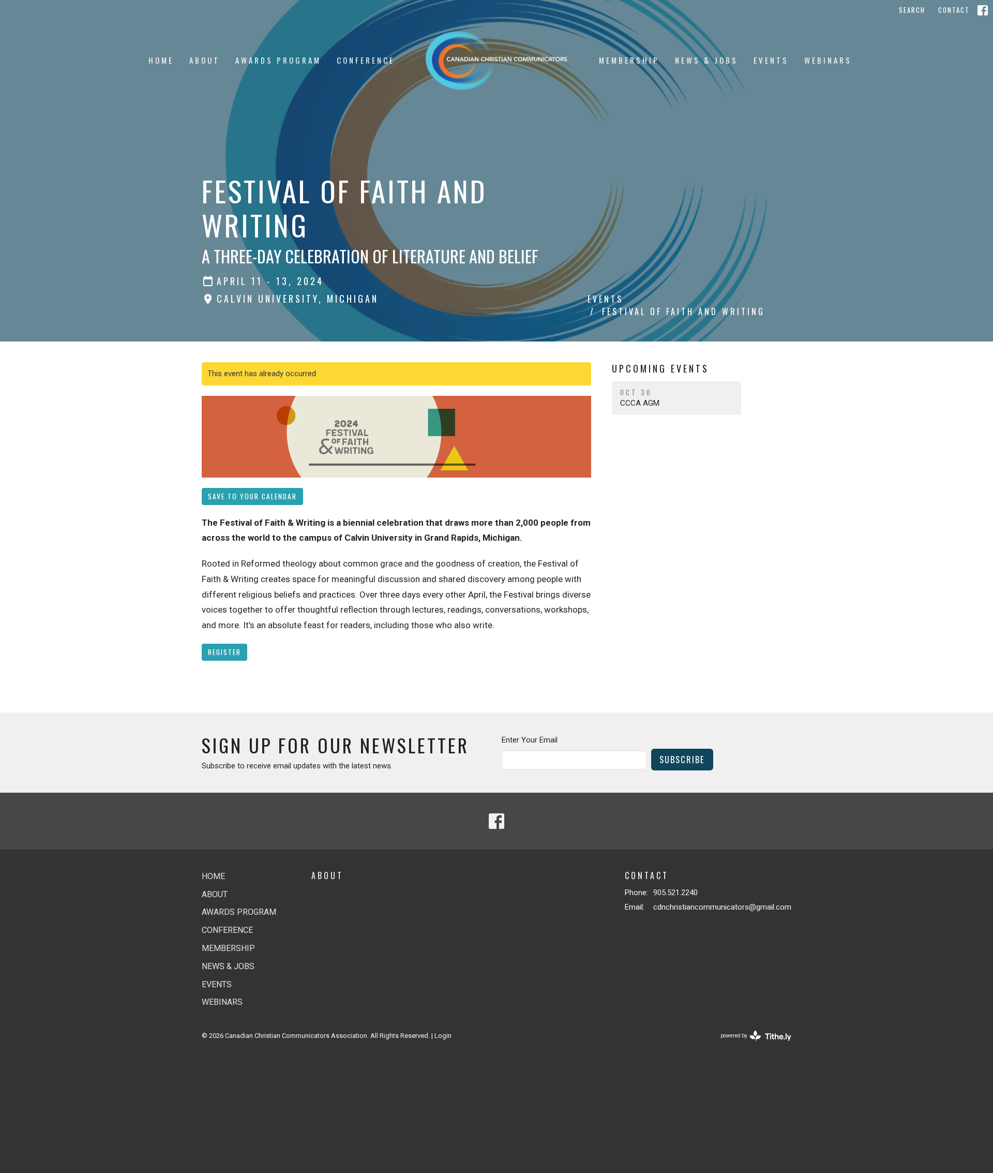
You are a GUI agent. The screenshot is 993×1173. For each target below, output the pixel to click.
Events (771, 60)
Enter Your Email (530, 740)
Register (224, 652)
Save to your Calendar (252, 496)
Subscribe (682, 759)
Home (161, 60)
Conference (366, 60)
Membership (629, 60)
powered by (750, 1045)
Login (443, 1036)
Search (912, 10)
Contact (954, 10)
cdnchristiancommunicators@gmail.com (722, 907)
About (204, 60)
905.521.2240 (675, 892)
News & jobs (706, 60)
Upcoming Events (660, 368)
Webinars (828, 60)
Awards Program (278, 60)
